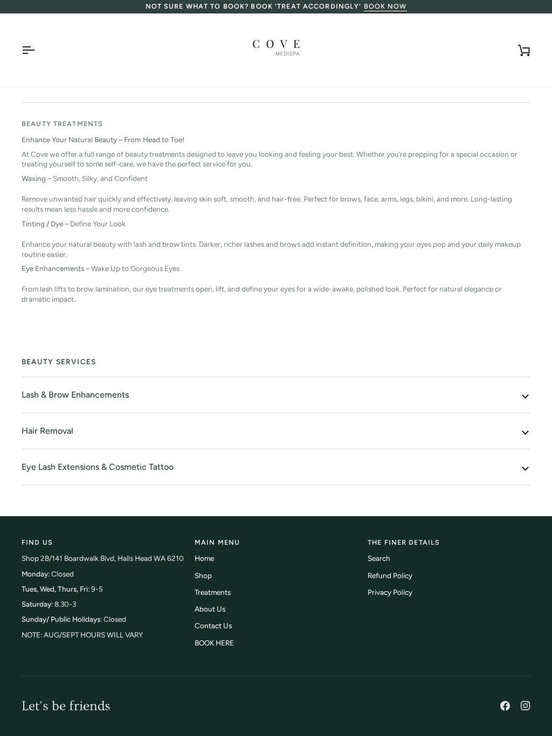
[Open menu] (38, 50)
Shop (203, 575)
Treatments (213, 592)
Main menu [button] (217, 542)
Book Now (385, 6)
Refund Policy (390, 575)
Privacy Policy (390, 592)
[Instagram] (525, 706)
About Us (210, 609)
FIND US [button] (37, 542)
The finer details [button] (404, 542)
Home (204, 558)
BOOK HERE (214, 642)
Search (379, 558)
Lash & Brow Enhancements (75, 395)
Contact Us (213, 625)
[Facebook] (505, 706)
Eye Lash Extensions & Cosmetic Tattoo (98, 467)
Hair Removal (47, 431)
